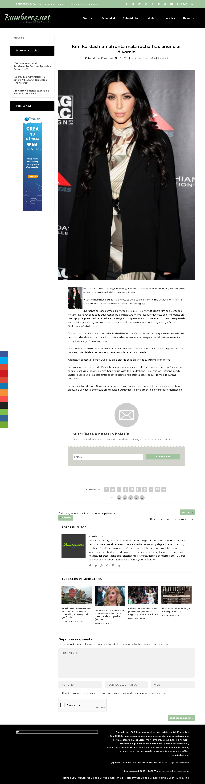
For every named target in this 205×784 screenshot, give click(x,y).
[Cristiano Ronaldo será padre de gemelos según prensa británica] (143, 595)
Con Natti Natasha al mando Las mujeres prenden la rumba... (66, 4)
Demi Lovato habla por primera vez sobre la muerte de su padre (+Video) (109, 615)
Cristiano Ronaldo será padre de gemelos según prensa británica (143, 611)
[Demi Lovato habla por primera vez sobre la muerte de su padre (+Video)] (110, 596)
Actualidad (108, 18)
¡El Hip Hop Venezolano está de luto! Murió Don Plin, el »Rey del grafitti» (76, 613)
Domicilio (183, 777)
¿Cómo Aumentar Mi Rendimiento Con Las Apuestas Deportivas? (32, 66)
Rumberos (107, 58)
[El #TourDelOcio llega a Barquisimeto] (176, 595)
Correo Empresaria (110, 777)
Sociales (170, 18)
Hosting (65, 777)
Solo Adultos (131, 18)
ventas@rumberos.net (176, 762)
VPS (74, 777)
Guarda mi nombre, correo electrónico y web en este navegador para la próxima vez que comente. (117, 693)
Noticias (88, 18)
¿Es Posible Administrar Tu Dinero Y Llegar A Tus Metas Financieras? (30, 79)
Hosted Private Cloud (135, 777)
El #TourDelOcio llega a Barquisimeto (175, 610)
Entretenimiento (140, 58)
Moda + (151, 18)
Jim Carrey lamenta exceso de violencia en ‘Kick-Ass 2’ (31, 92)
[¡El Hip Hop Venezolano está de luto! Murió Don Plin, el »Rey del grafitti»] (77, 595)
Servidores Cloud (87, 777)
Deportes (188, 18)
